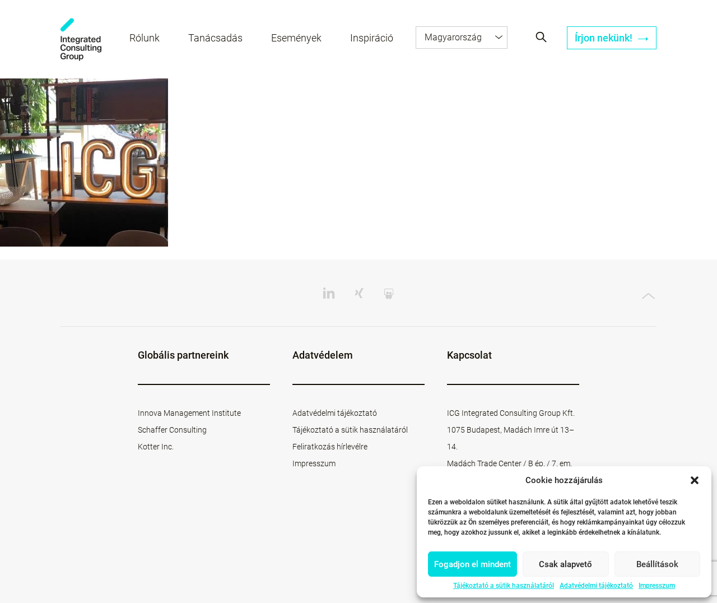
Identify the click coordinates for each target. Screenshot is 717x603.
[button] (694, 480)
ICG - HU (80, 39)
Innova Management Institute (189, 413)
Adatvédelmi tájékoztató (596, 585)
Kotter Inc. (156, 446)
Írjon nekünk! (605, 38)
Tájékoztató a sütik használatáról (503, 585)
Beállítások (657, 564)
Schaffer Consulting (172, 429)
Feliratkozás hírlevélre (329, 446)
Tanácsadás (215, 38)
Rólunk (144, 38)
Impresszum (657, 585)
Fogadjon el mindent (472, 564)
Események (296, 38)
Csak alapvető (565, 564)
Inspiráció (371, 38)
